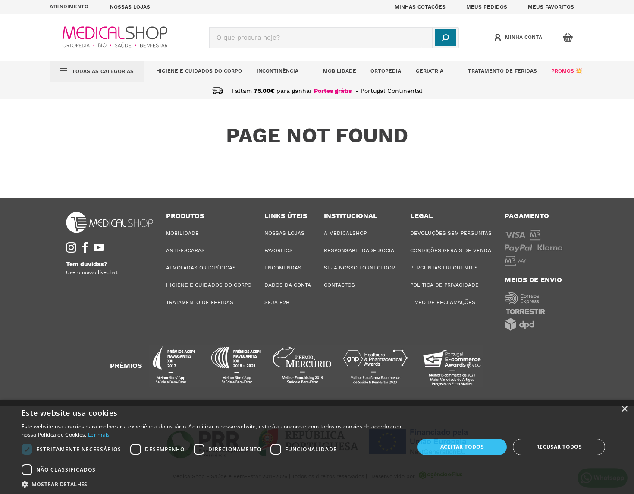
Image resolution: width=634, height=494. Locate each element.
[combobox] (334, 37)
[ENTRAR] (519, 37)
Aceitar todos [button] (462, 446)
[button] (75, 7)
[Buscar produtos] (445, 37)
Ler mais (99, 434)
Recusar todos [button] (559, 446)
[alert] (317, 447)
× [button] (624, 409)
